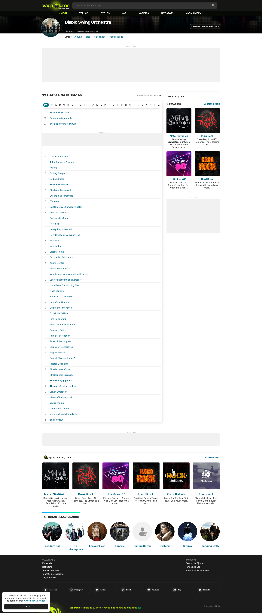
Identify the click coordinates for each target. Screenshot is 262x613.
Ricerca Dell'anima (59, 364)
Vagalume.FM (193, 13)
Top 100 (83, 13)
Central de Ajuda (194, 563)
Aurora (53, 167)
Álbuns (78, 37)
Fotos (87, 37)
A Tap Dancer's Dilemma (62, 162)
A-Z (124, 13)
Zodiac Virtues (57, 420)
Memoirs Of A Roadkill (61, 296)
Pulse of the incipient (61, 341)
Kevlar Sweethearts (60, 268)
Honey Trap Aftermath (61, 229)
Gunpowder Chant (59, 218)
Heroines (54, 223)
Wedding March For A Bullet (64, 414)
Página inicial (70, 31)
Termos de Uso (193, 567)
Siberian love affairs (60, 369)
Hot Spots (167, 13)
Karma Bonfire (57, 263)
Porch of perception (60, 336)
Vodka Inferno (57, 403)
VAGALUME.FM (211, 104)
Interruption (56, 246)
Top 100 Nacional (50, 570)
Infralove (54, 240)
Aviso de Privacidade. (35, 600)
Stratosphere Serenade (62, 375)
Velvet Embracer (58, 392)
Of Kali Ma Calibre (59, 313)
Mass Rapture (57, 291)
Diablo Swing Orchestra (88, 22)
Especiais (47, 563)
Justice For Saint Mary (61, 257)
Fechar (26, 607)
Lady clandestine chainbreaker (65, 279)
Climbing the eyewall (60, 190)
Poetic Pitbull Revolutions (63, 324)
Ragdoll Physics (58, 352)
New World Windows (60, 302)
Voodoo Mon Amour (60, 408)
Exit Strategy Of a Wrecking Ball (66, 207)
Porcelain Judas (58, 330)
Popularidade (116, 37)
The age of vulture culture (63, 124)
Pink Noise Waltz (58, 319)
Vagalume (56, 5)
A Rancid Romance (59, 156)
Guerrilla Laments (59, 212)
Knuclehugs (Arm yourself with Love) (68, 274)
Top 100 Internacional (53, 574)
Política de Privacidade (197, 570)
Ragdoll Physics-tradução (63, 358)
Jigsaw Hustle (57, 251)
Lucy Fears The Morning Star (64, 285)
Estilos (105, 13)
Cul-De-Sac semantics (61, 195)
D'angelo (54, 201)
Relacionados (100, 37)
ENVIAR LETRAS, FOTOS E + (206, 26)
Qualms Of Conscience (61, 347)
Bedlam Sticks (57, 179)
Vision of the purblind (61, 397)
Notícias (144, 13)
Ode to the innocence (61, 307)
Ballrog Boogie (57, 173)
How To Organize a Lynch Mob (65, 235)
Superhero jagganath (61, 118)
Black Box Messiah (59, 112)
